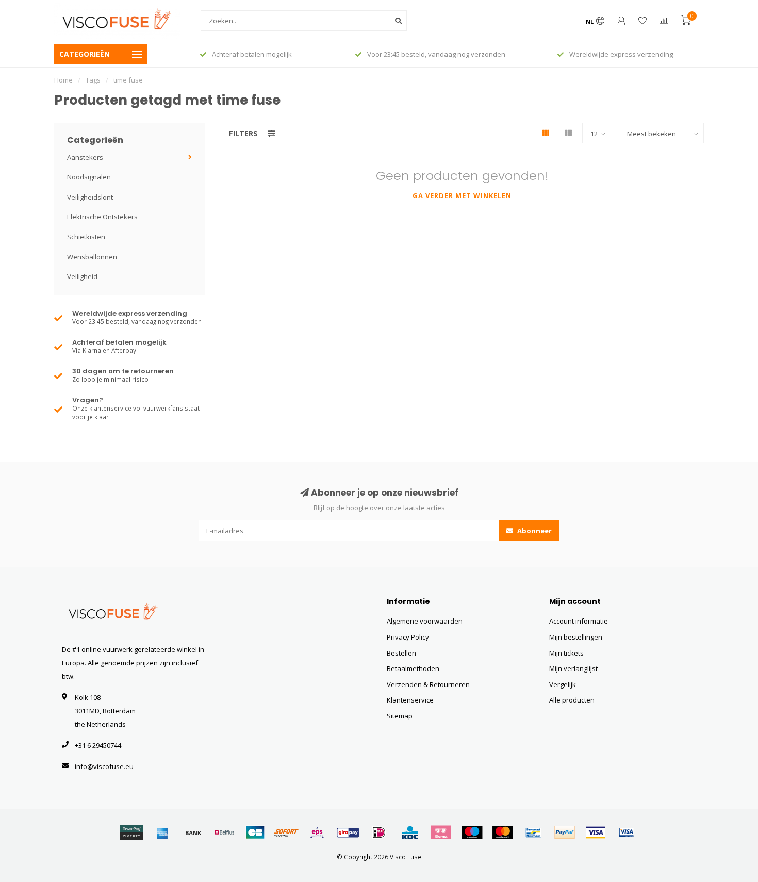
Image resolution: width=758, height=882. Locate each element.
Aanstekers (85, 157)
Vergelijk (562, 684)
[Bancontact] (534, 832)
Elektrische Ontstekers (102, 216)
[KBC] (410, 832)
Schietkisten (86, 236)
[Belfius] (224, 832)
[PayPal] (565, 832)
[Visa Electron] (626, 832)
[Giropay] (348, 832)
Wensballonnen (92, 257)
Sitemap (400, 716)
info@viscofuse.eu (104, 766)
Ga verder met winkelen (462, 195)
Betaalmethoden (413, 668)
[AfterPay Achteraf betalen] (131, 832)
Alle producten (572, 700)
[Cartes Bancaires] (255, 832)
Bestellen (401, 653)
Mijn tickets (566, 653)
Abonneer (534, 530)
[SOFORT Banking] (286, 832)
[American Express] (162, 832)
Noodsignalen (89, 177)
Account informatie (578, 621)
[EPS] (317, 832)
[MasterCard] (503, 832)
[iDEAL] (379, 832)
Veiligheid (82, 276)
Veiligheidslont (90, 197)
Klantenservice (410, 700)
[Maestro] (472, 832)
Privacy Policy (408, 637)
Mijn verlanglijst (573, 668)
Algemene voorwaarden (425, 621)
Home (63, 80)
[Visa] (595, 832)
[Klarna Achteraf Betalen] (441, 832)
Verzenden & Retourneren (428, 684)
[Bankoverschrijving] (193, 832)
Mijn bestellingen (575, 637)
